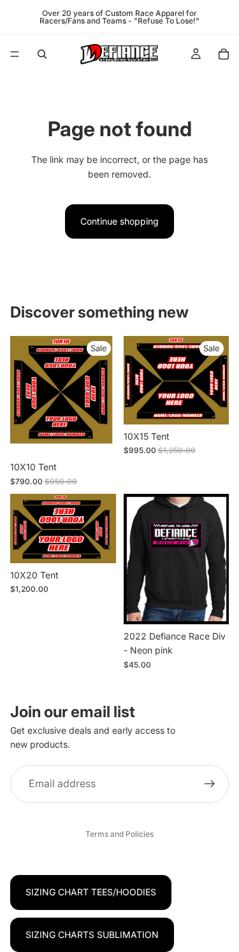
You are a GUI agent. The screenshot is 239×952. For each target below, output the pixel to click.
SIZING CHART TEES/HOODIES (90, 891)
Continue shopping (119, 221)
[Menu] (14, 54)
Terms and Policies (119, 834)
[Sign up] (209, 784)
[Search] (42, 54)
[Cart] (224, 54)
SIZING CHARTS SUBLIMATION (92, 934)
